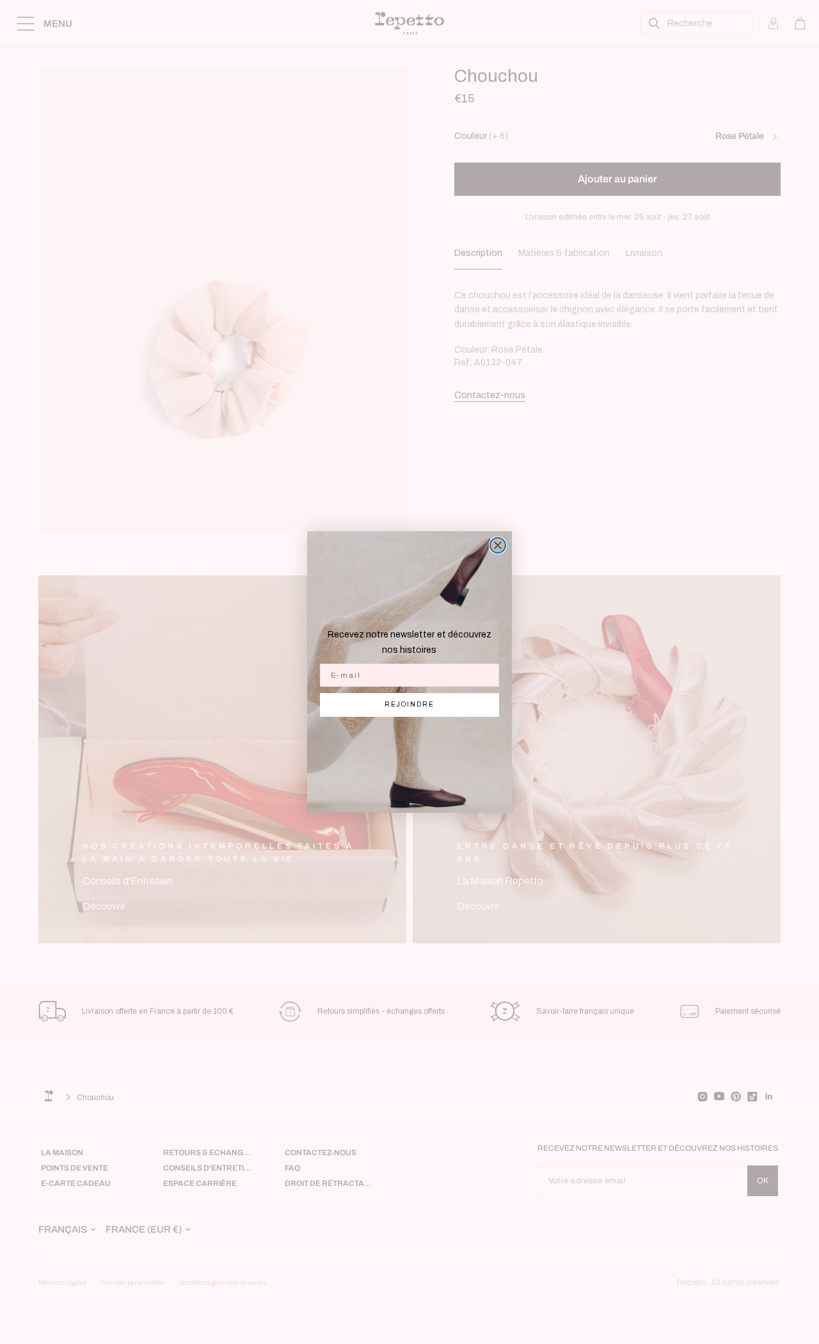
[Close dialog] (497, 545)
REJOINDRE (409, 704)
